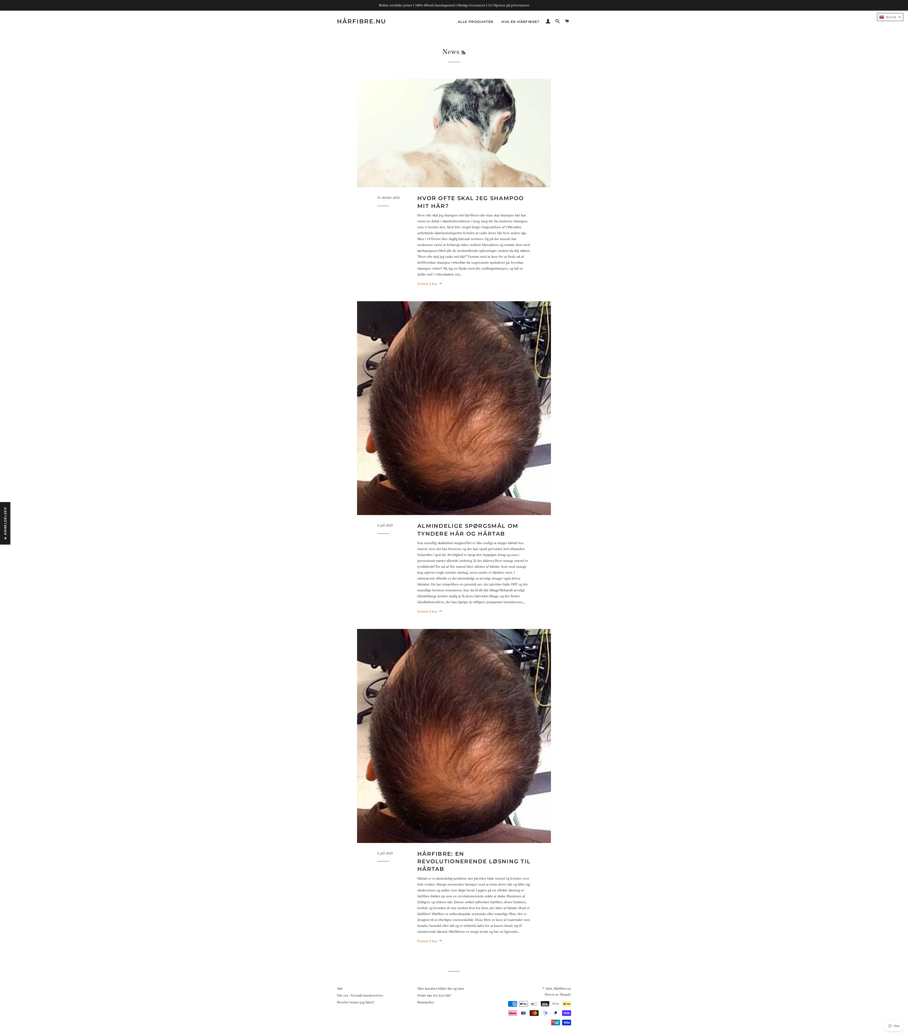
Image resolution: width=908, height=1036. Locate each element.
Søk (339, 988)
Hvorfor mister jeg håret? (355, 1002)
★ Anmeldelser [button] (5, 523)
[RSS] (463, 53)
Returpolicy (425, 1002)
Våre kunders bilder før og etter (440, 988)
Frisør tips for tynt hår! (434, 995)
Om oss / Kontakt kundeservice (360, 995)
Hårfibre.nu (361, 21)
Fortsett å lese (427, 284)
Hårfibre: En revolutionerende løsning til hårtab (474, 861)
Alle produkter (475, 22)
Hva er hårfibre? (520, 22)
